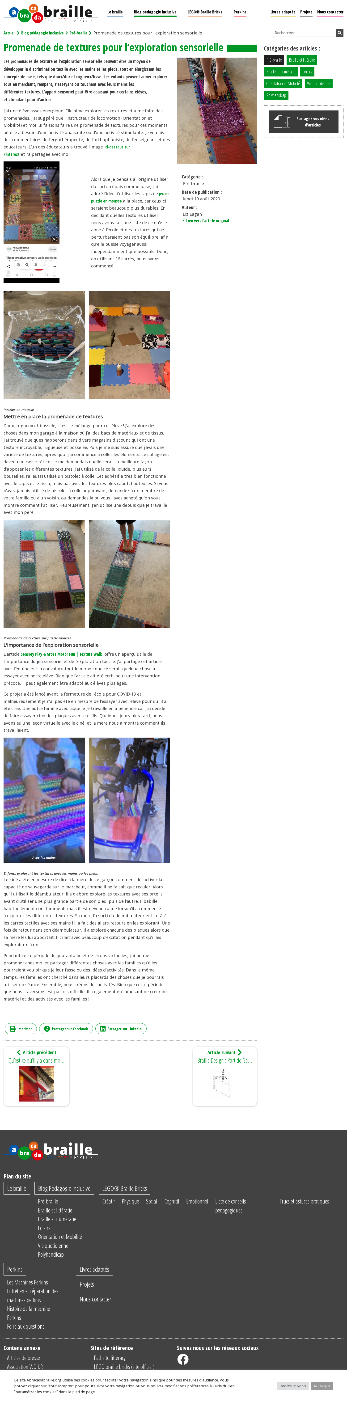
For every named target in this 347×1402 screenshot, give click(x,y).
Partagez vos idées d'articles (312, 122)
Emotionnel (197, 1201)
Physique (130, 1201)
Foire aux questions (25, 1326)
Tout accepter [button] (322, 1386)
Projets (306, 12)
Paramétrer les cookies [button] (292, 1386)
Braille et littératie (302, 60)
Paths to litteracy (110, 1358)
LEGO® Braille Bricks (205, 12)
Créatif (108, 1201)
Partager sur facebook (70, 1028)
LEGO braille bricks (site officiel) (124, 1367)
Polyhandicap (276, 95)
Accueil (9, 33)
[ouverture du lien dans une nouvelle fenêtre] (183, 1359)
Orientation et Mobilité (283, 83)
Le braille (115, 12)
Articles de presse (23, 1358)
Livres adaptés (283, 12)
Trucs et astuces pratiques (304, 1201)
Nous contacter (330, 12)
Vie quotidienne (318, 83)
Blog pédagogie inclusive (155, 12)
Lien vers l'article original (207, 220)
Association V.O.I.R (25, 1367)
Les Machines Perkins (27, 1282)
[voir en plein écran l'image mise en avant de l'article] (217, 110)
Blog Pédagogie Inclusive (64, 1188)
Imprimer (24, 1028)
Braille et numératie (280, 71)
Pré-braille (78, 33)
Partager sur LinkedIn (124, 1028)
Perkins (240, 12)
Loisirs (307, 71)
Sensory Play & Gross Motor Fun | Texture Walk (61, 654)
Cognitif (171, 1201)
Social (151, 1201)
